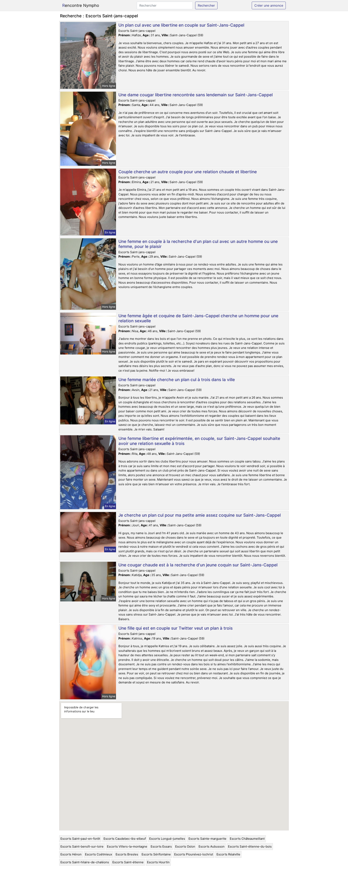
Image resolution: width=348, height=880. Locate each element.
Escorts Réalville (228, 854)
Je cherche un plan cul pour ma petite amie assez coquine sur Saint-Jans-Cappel (199, 515)
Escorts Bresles (127, 854)
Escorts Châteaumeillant (247, 839)
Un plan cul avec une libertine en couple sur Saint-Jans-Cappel (181, 25)
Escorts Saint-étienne (128, 862)
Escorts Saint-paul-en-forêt (80, 839)
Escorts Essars (161, 846)
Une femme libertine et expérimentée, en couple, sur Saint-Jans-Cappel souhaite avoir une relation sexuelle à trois (199, 441)
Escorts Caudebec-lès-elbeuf (125, 839)
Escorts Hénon (71, 854)
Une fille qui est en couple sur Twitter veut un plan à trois (175, 628)
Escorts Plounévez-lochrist (193, 854)
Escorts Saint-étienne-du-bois (250, 846)
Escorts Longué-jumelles (167, 839)
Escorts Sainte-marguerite (207, 839)
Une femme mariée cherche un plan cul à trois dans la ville (176, 379)
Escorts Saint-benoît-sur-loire (82, 846)
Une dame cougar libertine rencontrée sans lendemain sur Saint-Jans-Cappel (195, 94)
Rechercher (206, 5)
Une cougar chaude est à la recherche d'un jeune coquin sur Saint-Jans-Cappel (198, 564)
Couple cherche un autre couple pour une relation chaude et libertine (187, 171)
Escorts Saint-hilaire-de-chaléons (84, 862)
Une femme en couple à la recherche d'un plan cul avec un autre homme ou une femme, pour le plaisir (198, 244)
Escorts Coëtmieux (98, 854)
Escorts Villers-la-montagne (127, 846)
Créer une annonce (268, 5)
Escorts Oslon (185, 846)
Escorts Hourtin (158, 862)
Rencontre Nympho (80, 5)
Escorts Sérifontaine (156, 854)
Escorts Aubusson (212, 846)
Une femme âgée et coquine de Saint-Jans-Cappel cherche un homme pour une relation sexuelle (198, 318)
